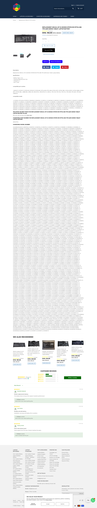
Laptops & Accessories (26, 16)
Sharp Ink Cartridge (54, 464)
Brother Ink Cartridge (55, 457)
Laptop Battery (40, 452)
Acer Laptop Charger (30, 454)
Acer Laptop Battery (17, 454)
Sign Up (81, 493)
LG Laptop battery (17, 473)
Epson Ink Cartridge (54, 462)
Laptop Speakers (41, 464)
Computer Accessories (43, 16)
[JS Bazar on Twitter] (80, 500)
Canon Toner (53, 470)
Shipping (44, 35)
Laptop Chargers (41, 454)
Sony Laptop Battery (18, 485)
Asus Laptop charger (30, 460)
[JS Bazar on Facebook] (82, 500)
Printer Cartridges (41, 457)
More (72, 16)
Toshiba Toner (53, 469)
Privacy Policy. (49, 499)
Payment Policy (65, 460)
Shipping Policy (65, 454)
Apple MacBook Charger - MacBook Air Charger (29, 457)
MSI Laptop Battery (17, 478)
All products (40, 468)
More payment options (48, 54)
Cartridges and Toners (60, 16)
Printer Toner (40, 455)
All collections (40, 466)
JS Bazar (18, 505)
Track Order (22, 501)
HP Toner (52, 467)
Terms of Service (66, 459)
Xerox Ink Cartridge (54, 465)
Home (14, 16)
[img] (17, 389)
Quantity (44, 38)
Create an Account (80, 5)
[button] (16, 358)
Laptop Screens (41, 462)
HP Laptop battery (17, 468)
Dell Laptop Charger (30, 462)
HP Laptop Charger (29, 463)
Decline (62, 504)
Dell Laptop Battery (17, 463)
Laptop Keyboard (41, 461)
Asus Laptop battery (18, 458)
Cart (81, 8)
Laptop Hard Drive (41, 459)
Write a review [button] (72, 377)
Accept (47, 504)
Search (14, 500)
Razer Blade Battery (17, 480)
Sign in (72, 5)
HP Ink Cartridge (53, 455)
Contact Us (15, 501)
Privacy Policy (65, 452)
